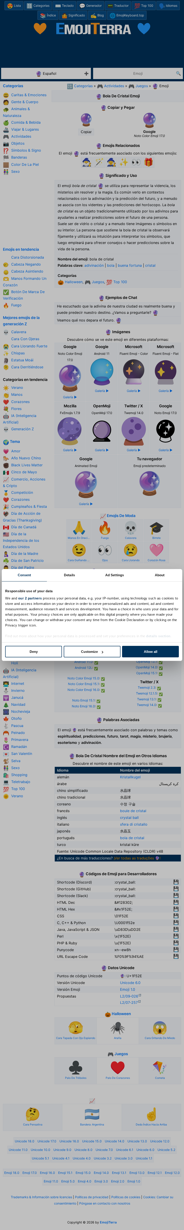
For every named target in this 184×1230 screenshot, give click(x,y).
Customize (89, 652)
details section (158, 636)
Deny (34, 652)
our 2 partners (30, 598)
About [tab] (160, 575)
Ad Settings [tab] (114, 575)
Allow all (150, 652)
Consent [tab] (24, 575)
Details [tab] (69, 575)
